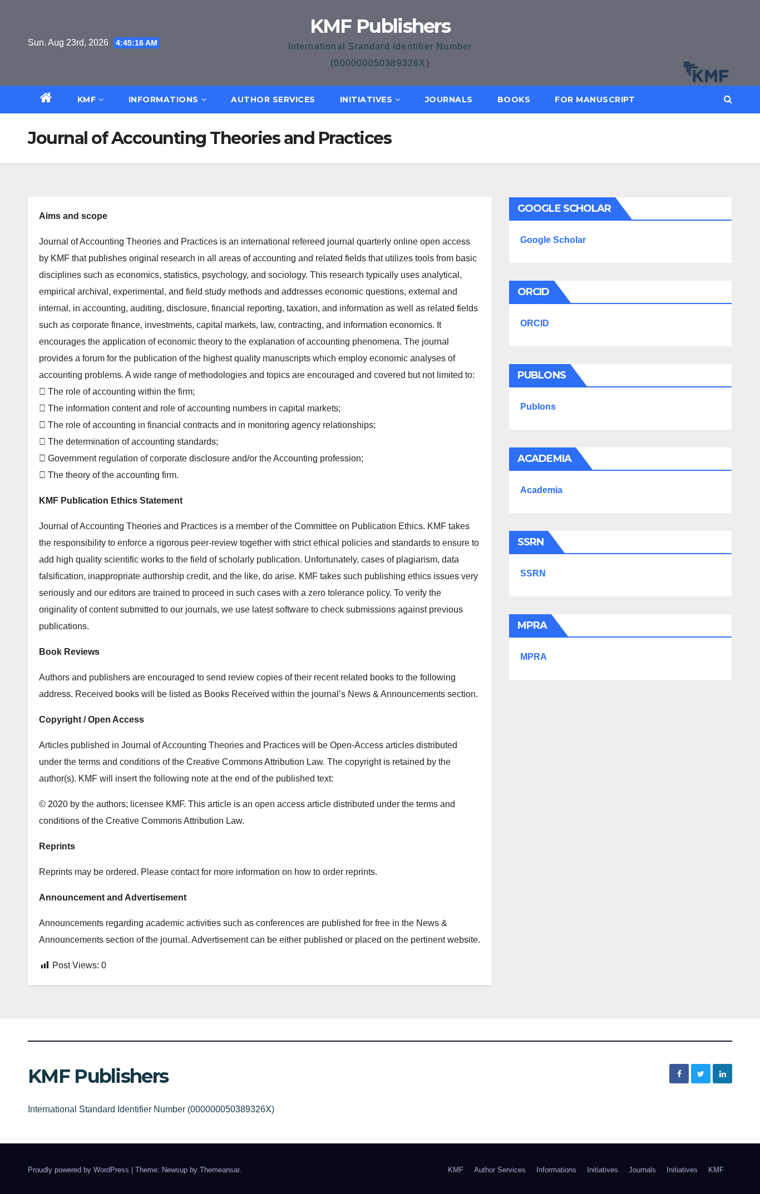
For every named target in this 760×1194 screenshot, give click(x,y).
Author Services (273, 99)
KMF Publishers (380, 26)
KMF (86, 99)
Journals (449, 99)
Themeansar (219, 1170)
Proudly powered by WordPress (79, 1170)
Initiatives (366, 99)
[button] (728, 99)
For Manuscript (595, 99)
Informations (164, 99)
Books (514, 99)
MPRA (533, 656)
